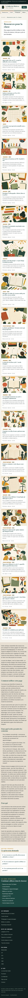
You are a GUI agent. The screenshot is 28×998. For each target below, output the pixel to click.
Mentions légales (5, 995)
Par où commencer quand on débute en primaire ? (14, 862)
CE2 (2, 958)
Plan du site (4, 979)
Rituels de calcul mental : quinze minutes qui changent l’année (13, 530)
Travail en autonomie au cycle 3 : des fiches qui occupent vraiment (14, 598)
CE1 (2, 955)
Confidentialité (13, 995)
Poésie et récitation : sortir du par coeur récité (13, 465)
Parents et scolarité (7, 900)
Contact (3, 982)
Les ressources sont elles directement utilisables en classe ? (14, 856)
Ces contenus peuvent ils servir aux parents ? (13, 869)
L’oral (11, 12)
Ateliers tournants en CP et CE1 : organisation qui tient (11, 94)
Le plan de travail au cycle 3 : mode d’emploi (12, 363)
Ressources (5, 12)
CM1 (2, 961)
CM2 (2, 964)
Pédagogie (17, 12)
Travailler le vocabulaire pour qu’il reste (13, 630)
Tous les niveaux (5, 943)
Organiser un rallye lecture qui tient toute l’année (14, 432)
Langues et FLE (6, 896)
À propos (3, 973)
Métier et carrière (7, 891)
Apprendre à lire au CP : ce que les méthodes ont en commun (12, 61)
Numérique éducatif (7, 893)
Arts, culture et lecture (8, 898)
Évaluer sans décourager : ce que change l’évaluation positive (13, 261)
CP (2, 952)
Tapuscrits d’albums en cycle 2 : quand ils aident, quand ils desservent (13, 565)
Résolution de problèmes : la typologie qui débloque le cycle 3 (14, 497)
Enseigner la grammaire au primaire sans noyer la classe (14, 227)
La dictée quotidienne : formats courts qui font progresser (14, 328)
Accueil (3, 17)
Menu (24, 7)
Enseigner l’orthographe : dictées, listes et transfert (14, 194)
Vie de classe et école (8, 903)
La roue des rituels (6, 971)
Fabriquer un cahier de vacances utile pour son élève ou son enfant (14, 294)
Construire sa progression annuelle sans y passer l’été (14, 127)
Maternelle (4, 950)
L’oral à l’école (6, 886)
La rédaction (4, 976)
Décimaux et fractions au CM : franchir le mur (13, 159)
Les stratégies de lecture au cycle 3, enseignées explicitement (12, 397)
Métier (24, 12)
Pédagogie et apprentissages (10, 889)
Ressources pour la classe (9, 884)
